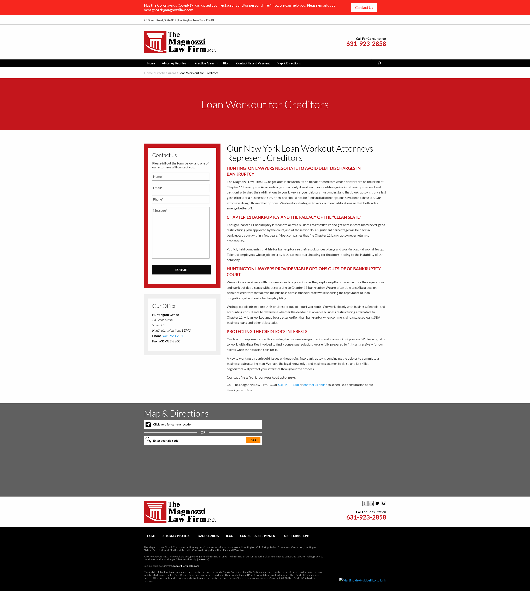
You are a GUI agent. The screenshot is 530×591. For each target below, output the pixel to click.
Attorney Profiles (174, 63)
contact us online (315, 385)
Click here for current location (172, 424)
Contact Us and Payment (253, 63)
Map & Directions (289, 63)
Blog (226, 63)
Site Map (203, 559)
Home (151, 63)
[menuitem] (151, 63)
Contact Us (364, 7)
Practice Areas (204, 63)
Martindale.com (190, 565)
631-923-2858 (366, 43)
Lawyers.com (170, 565)
